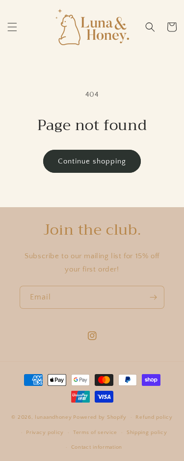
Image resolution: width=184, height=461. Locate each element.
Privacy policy (45, 432)
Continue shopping (92, 161)
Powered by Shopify (100, 417)
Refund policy (153, 417)
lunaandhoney (53, 417)
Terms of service (95, 432)
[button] (12, 27)
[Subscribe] (153, 297)
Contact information (96, 447)
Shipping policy (147, 432)
